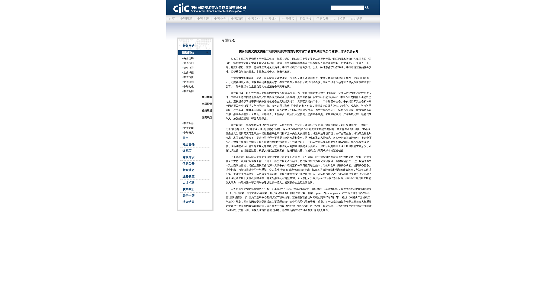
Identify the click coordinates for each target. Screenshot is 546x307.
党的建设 (189, 157)
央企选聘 (357, 18)
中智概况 (186, 18)
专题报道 (207, 103)
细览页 (187, 150)
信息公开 (322, 18)
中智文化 (254, 18)
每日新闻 (207, 97)
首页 (172, 18)
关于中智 (189, 195)
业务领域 (189, 176)
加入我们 (188, 63)
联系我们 (189, 189)
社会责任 (189, 144)
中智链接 (288, 18)
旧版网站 (188, 52)
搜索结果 (189, 202)
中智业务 (220, 18)
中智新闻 (237, 18)
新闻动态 (189, 170)
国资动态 (207, 117)
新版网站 (189, 46)
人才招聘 (340, 18)
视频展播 (207, 110)
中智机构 (271, 18)
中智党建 (203, 18)
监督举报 (305, 18)
